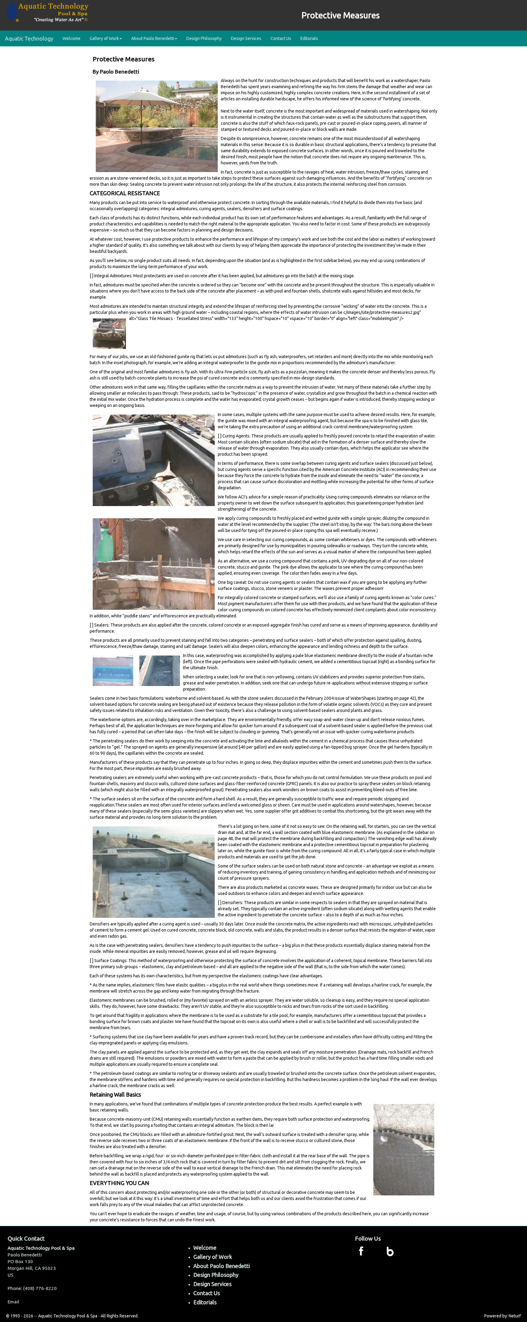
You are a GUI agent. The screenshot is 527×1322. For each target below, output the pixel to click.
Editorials (309, 38)
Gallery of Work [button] (104, 38)
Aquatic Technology (29, 38)
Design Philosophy (204, 38)
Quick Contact (26, 1238)
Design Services (246, 38)
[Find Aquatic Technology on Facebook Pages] (361, 1250)
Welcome (72, 38)
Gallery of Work (212, 1257)
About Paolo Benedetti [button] (152, 38)
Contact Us (281, 38)
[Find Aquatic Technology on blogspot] (390, 1250)
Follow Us (368, 1238)
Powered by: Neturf (502, 1315)
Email (13, 1301)
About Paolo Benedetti (221, 1266)
